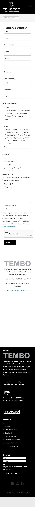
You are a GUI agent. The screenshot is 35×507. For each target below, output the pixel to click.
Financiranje (8, 184)
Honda (28, 135)
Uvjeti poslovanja (10, 436)
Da (7, 209)
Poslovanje (8, 107)
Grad (6, 51)
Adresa (7, 38)
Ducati (18, 132)
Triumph (14, 140)
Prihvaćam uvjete (10, 205)
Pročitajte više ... (8, 375)
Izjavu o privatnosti (8, 226)
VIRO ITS (28, 492)
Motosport (10, 113)
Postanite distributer (11, 429)
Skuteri (9, 116)
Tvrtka (7, 31)
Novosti (7, 423)
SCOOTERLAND (17, 401)
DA (7, 187)
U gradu (8, 168)
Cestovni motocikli (24, 110)
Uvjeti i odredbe (18, 467)
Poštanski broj (9, 45)
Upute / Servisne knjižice (13, 446)
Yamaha (22, 140)
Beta (21, 129)
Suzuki (27, 138)
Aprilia (8, 129)
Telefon (7, 58)
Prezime (7, 89)
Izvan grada (10, 170)
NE (11, 187)
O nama (7, 426)
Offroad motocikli (11, 110)
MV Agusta (10, 132)
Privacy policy (7, 469)
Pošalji (9, 242)
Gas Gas (26, 132)
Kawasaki (19, 138)
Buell (21, 135)
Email (6, 96)
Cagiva (27, 129)
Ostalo (6, 119)
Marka (7, 126)
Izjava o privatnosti (11, 443)
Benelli (15, 129)
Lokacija (7, 164)
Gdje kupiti (8, 433)
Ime (6, 83)
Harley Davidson (12, 135)
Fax (5, 65)
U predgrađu (17, 168)
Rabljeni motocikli (21, 113)
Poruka (6, 190)
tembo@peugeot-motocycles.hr (20, 290)
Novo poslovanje (19, 116)
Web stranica (8, 72)
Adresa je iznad (10, 161)
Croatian (12, 17)
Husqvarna (10, 138)
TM (8, 140)
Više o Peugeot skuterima (13, 439)
